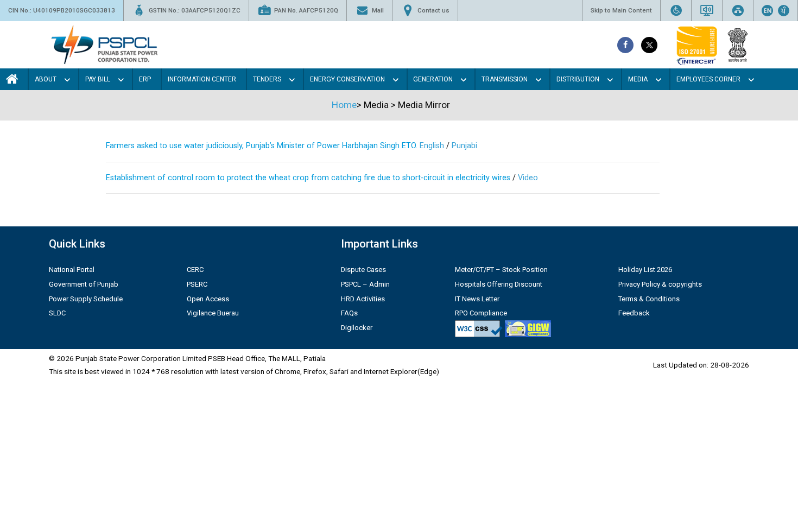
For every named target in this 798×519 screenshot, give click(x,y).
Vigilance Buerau (213, 313)
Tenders (267, 79)
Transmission (505, 79)
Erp (145, 79)
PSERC (197, 284)
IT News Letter (477, 299)
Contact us (433, 10)
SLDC (57, 313)
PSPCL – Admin (365, 284)
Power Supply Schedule (86, 299)
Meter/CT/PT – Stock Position (501, 269)
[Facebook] (625, 45)
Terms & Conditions (649, 299)
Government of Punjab (83, 284)
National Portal (71, 269)
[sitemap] (738, 10)
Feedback (634, 313)
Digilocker (356, 328)
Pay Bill (97, 79)
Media (638, 79)
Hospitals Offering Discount (498, 284)
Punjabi (464, 145)
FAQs (349, 313)
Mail (378, 10)
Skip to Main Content (621, 10)
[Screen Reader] (707, 10)
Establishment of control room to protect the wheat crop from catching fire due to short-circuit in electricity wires (309, 177)
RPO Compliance (481, 313)
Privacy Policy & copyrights (660, 284)
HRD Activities (363, 299)
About (45, 79)
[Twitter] (649, 45)
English (430, 145)
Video (528, 177)
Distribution (577, 79)
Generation (433, 79)
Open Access (208, 299)
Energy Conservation (347, 79)
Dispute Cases (363, 269)
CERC (195, 269)
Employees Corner (708, 79)
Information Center (202, 79)
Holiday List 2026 (645, 269)
